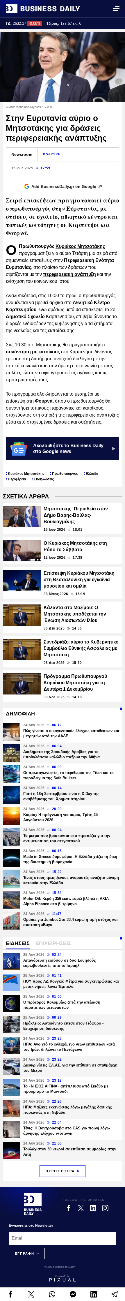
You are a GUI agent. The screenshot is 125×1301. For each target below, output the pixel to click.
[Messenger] (73, 1294)
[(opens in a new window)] (10, 1294)
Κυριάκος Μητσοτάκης (80, 246)
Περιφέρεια (17, 479)
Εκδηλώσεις (44, 479)
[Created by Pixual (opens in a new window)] (62, 1277)
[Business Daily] (43, 8)
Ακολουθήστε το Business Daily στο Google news (68, 448)
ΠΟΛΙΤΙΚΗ (52, 154)
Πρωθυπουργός (65, 474)
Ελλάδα (92, 474)
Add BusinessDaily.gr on (63, 186)
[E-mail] (114, 1294)
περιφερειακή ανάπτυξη (69, 274)
